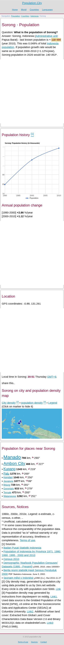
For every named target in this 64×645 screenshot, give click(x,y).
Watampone (9, 496)
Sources (34, 642)
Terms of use (27, 540)
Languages (47, 9)
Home (15, 9)
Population (15, 16)
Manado (12, 457)
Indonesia (35, 16)
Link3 (50, 622)
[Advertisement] (32, 91)
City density (9, 402)
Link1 (53, 596)
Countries (34, 9)
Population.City (32, 3)
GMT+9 (51, 376)
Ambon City (14, 463)
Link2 (30, 611)
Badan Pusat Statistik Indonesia (22, 547)
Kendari (8, 477)
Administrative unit (46, 36)
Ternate (7, 492)
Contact (43, 642)
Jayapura (8, 481)
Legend (52, 402)
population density (32, 402)
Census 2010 (11, 559)
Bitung (6, 485)
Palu (6, 473)
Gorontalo (8, 488)
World (23, 9)
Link (58, 589)
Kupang (9, 469)
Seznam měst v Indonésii (18, 577)
